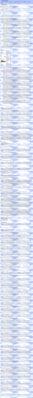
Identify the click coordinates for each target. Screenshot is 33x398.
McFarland (4, 129)
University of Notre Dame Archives (6, 217)
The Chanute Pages (4, 0)
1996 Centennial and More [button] (17, 1)
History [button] (2, 1)
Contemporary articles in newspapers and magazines (11, 15)
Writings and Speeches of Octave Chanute (9, 11)
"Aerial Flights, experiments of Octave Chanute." (14, 322)
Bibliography (4, 14)
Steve (6, 7)
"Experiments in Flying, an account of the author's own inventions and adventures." (16, 310)
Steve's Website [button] (24, 1)
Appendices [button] (10, 1)
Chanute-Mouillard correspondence (10, 152)
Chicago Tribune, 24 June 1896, (5, 278)
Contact (29, 1)
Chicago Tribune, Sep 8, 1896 (5, 279)
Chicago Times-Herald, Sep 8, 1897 (5, 275)
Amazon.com (8, 66)
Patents (4, 12)
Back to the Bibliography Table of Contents (6, 105)
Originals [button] (6, 1)
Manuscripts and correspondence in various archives (10, 13)
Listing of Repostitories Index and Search (9, 128)
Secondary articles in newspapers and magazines (11, 16)
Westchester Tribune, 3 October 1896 (5, 342)
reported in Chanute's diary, (23, 270)
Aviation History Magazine (22, 280)
